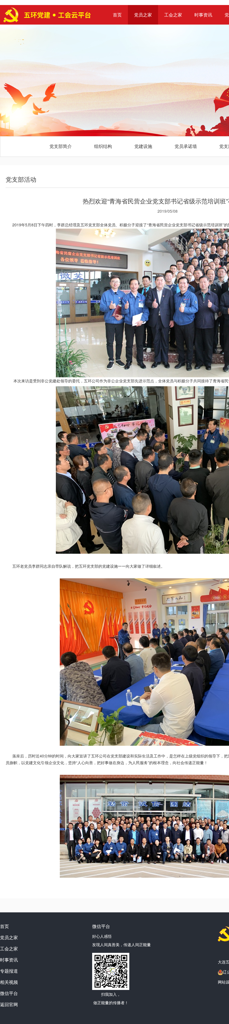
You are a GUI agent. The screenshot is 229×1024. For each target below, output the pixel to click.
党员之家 (143, 14)
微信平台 (9, 993)
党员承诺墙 (186, 146)
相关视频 (9, 982)
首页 (117, 14)
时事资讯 (203, 14)
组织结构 (103, 146)
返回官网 (9, 1004)
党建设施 (143, 146)
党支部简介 (60, 146)
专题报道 (9, 971)
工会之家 (173, 14)
